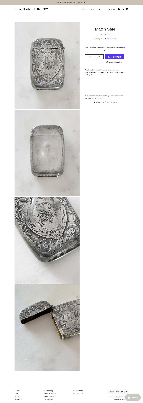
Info (101, 9)
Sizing (17, 396)
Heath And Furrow (31, 9)
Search (17, 391)
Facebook (79, 391)
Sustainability (48, 391)
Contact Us (18, 399)
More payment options (114, 62)
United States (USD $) (117, 392)
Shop (92, 9)
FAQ (16, 393)
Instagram (79, 393)
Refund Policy (49, 396)
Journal (112, 9)
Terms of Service (50, 393)
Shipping (97, 39)
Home (84, 9)
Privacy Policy (49, 399)
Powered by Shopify (121, 399)
